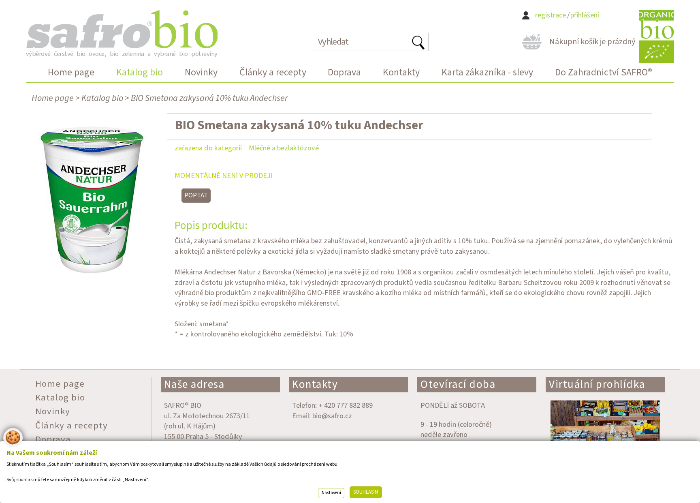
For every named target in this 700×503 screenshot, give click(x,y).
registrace (550, 15)
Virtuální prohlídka (597, 384)
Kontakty (315, 384)
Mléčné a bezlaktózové (284, 148)
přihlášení (584, 15)
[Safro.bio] (122, 29)
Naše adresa (194, 384)
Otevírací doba (457, 384)
